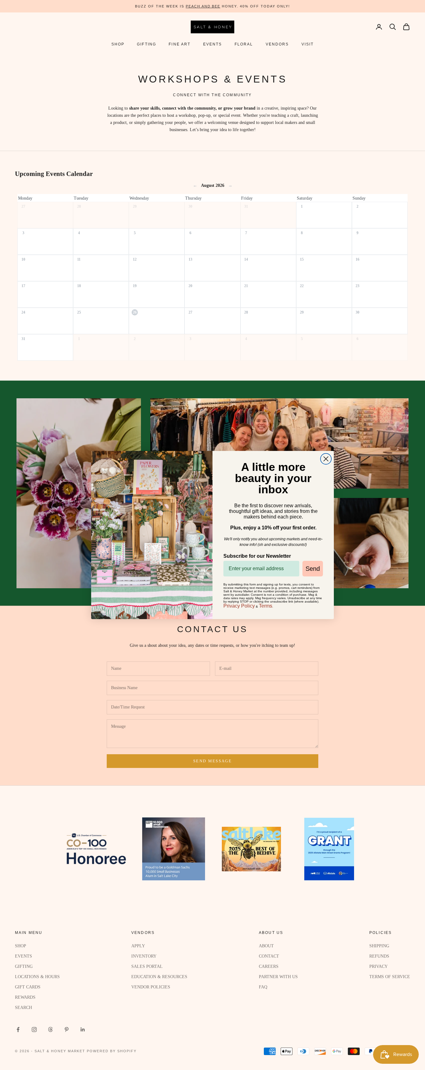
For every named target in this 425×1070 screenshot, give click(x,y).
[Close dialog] (325, 458)
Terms (265, 605)
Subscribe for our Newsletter (257, 556)
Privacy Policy (239, 605)
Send (313, 568)
